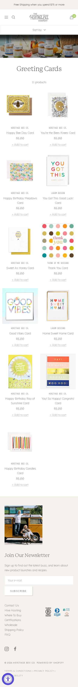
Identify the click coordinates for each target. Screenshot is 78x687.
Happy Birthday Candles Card (20, 471)
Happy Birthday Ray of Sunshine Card (20, 401)
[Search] (13, 17)
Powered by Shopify (50, 662)
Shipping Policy (14, 630)
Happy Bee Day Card (20, 133)
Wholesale (11, 625)
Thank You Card (58, 268)
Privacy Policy (44, 671)
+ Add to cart (20, 144)
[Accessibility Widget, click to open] (8, 679)
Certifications (13, 620)
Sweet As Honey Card (20, 268)
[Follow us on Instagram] (9, 649)
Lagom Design (58, 193)
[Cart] (71, 17)
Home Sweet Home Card (57, 333)
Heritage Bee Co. (20, 128)
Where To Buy (13, 615)
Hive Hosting (13, 610)
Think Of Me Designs (58, 263)
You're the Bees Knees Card (58, 133)
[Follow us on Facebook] (17, 649)
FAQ (7, 634)
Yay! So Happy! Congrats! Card (58, 401)
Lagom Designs (58, 328)
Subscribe (18, 590)
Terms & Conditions (18, 671)
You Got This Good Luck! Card (58, 200)
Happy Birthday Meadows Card (20, 200)
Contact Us (12, 605)
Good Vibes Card (20, 333)
